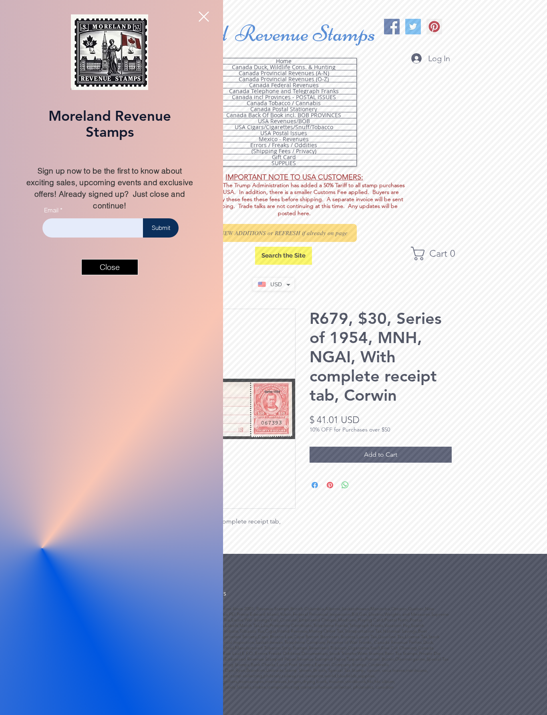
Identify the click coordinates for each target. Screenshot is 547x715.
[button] (204, 16)
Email (51, 210)
